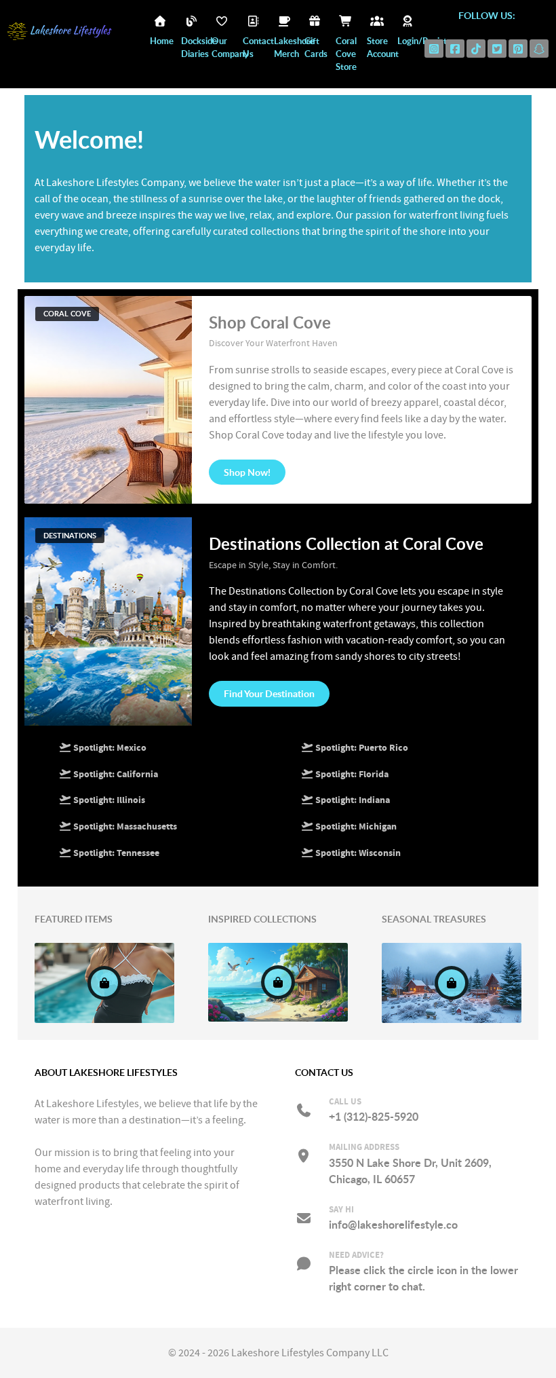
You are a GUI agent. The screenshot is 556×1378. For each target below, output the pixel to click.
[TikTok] (475, 48)
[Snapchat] (539, 48)
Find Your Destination (269, 693)
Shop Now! (247, 472)
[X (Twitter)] (497, 48)
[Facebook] (454, 48)
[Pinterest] (518, 48)
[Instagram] (433, 48)
